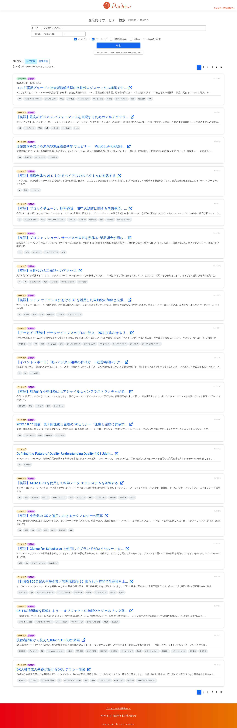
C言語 (106, 622)
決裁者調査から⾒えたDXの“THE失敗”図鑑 (48, 640)
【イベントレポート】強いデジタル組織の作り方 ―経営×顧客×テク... (70, 362)
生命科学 (123, 498)
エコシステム (101, 498)
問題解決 (165, 651)
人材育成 (22, 344)
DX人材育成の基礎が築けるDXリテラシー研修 (51, 669)
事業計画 (203, 651)
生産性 (88, 592)
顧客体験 (62, 530)
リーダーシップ (127, 651)
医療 (40, 435)
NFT (101, 220)
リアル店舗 (53, 157)
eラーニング (118, 680)
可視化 (109, 99)
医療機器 (49, 435)
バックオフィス (100, 592)
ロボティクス (30, 435)
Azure (132, 498)
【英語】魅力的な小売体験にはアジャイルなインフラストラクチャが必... (72, 391)
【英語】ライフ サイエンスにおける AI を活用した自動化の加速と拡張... (71, 300)
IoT (47, 128)
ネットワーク (40, 157)
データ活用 (52, 344)
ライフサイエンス (74, 315)
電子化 (121, 592)
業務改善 (79, 651)
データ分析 (82, 282)
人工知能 (82, 220)
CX (33, 530)
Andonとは (106, 715)
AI (19, 190)
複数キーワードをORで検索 (147, 39)
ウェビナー (83, 39)
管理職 (112, 592)
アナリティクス (89, 344)
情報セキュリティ (123, 220)
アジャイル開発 (61, 622)
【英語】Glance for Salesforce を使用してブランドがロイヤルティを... (70, 549)
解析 (61, 344)
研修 (42, 344)
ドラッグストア (121, 99)
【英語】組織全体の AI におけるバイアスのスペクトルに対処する (66, 176)
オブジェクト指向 (93, 622)
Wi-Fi (53, 530)
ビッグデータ (30, 128)
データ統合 (66, 128)
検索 (118, 45)
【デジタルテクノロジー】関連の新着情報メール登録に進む (118, 52)
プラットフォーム (179, 651)
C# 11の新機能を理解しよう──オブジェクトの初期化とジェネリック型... (72, 611)
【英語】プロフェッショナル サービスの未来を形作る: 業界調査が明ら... (71, 238)
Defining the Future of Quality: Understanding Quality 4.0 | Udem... (65, 454)
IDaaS (139, 651)
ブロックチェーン (30, 220)
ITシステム (23, 592)
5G (20, 530)
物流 (62, 99)
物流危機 (141, 99)
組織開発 (22, 651)
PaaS (76, 128)
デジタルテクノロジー (33, 99)
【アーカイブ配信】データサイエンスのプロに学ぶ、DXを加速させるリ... (72, 333)
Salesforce (53, 563)
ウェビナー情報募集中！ (224, 8)
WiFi (71, 530)
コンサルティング (51, 252)
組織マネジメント (151, 651)
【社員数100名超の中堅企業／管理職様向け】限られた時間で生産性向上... (72, 581)
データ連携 (60, 435)
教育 (86, 680)
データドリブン (51, 99)
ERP (20, 252)
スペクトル (35, 190)
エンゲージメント (38, 563)
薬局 (132, 99)
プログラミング (77, 622)
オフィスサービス (63, 592)
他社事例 (192, 651)
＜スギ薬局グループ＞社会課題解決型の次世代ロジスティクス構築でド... (72, 88)
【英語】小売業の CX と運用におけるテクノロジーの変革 (60, 516)
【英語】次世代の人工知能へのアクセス (46, 271)
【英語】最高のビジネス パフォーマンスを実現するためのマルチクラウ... (72, 117)
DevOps (113, 498)
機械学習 (50, 315)
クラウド (55, 128)
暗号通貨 (110, 220)
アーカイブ (101, 39)
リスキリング (104, 344)
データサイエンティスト (151, 344)
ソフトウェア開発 (25, 622)
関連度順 (43, 61)
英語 (40, 128)
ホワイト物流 (98, 99)
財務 (63, 252)
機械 (34, 315)
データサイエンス (73, 344)
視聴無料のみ (120, 39)
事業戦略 (103, 651)
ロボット (60, 315)
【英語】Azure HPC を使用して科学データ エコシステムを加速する (67, 483)
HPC (90, 498)
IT (19, 220)
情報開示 (92, 220)
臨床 (71, 498)
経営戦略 (114, 651)
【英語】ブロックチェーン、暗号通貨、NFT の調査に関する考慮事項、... (72, 208)
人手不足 (70, 99)
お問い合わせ (129, 715)
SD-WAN (22, 406)
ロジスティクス (83, 99)
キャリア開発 (92, 651)
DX (20, 99)
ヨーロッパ (37, 252)
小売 (48, 406)
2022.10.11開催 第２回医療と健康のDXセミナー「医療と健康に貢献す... (72, 424)
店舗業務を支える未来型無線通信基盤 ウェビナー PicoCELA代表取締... (71, 146)
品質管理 (27, 465)
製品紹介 (115, 622)
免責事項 (117, 715)
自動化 (26, 315)
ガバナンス (81, 498)
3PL (150, 99)
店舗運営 (28, 157)
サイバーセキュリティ (56, 220)
